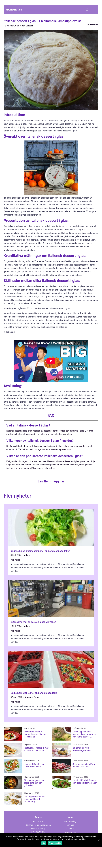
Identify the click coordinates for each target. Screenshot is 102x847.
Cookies (70, 828)
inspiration (15, 560)
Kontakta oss (70, 832)
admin (27, 555)
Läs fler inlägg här (51, 481)
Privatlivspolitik (55, 843)
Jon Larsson (27, 25)
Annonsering (70, 821)
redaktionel (93, 24)
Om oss (70, 825)
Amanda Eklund (32, 697)
